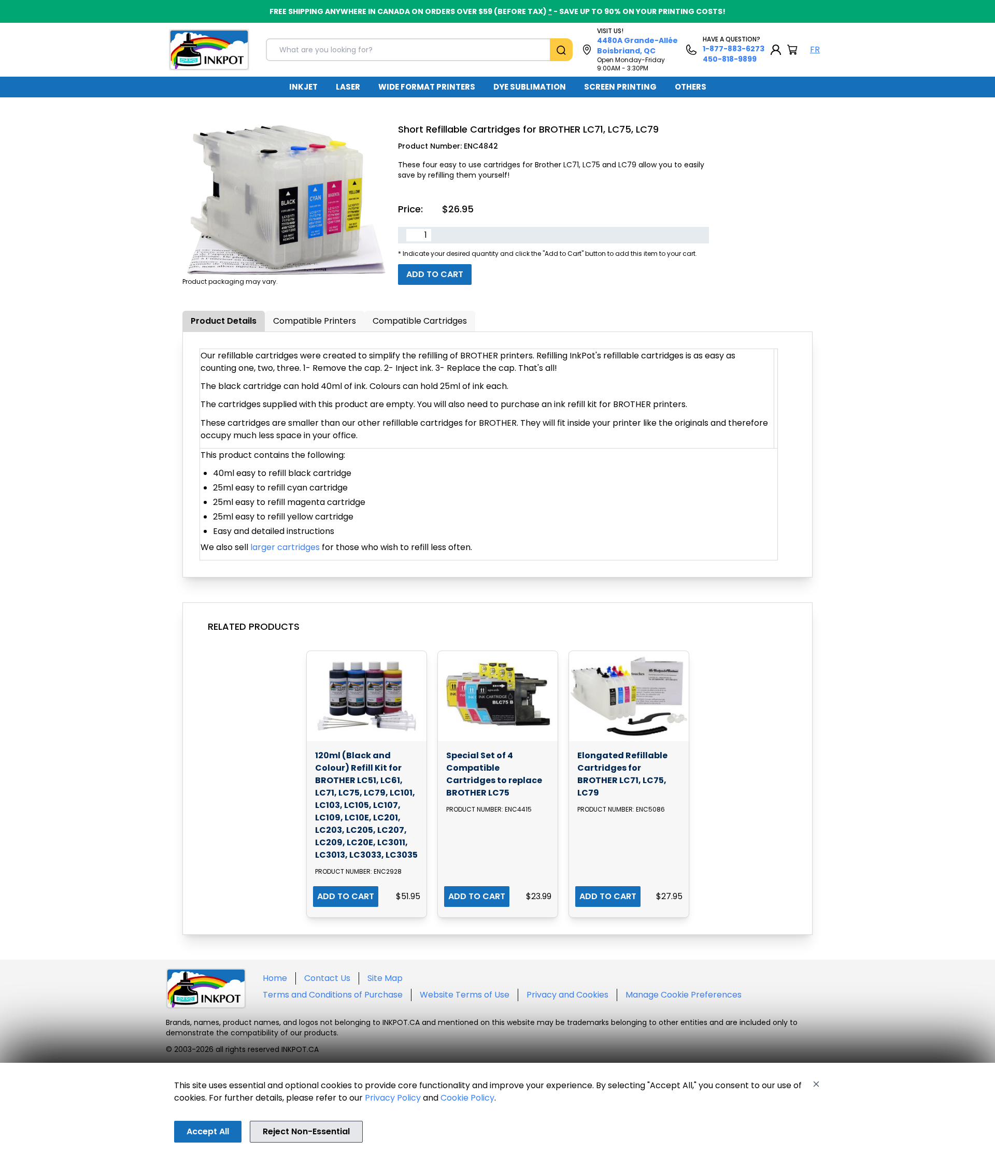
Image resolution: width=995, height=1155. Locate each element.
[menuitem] (303, 87)
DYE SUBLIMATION (529, 86)
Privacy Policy (393, 1098)
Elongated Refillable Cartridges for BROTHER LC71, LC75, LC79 (622, 774)
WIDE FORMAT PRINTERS (426, 86)
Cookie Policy (467, 1098)
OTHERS (690, 86)
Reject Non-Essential (306, 1131)
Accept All (208, 1131)
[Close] (816, 1084)
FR (815, 49)
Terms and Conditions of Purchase (333, 995)
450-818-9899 (730, 59)
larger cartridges (285, 547)
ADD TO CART (345, 896)
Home (275, 978)
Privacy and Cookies (567, 995)
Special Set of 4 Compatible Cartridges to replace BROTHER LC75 (494, 774)
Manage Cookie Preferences (684, 995)
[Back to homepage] (209, 49)
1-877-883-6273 (733, 49)
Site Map (385, 978)
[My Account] (776, 50)
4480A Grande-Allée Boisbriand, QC (637, 45)
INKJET (303, 86)
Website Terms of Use (464, 995)
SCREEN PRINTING (620, 86)
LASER (348, 86)
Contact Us (327, 978)
